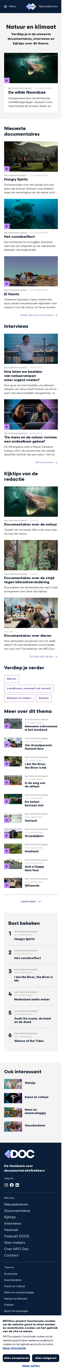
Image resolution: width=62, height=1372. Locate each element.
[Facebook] (12, 1185)
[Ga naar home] (31, 6)
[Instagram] (6, 1185)
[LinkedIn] (17, 1185)
